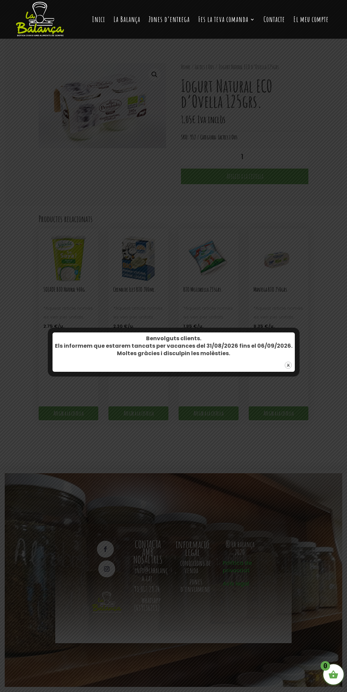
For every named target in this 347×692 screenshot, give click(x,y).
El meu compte (311, 20)
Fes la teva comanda (223, 20)
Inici (98, 20)
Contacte (274, 20)
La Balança (127, 20)
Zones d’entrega (169, 20)
